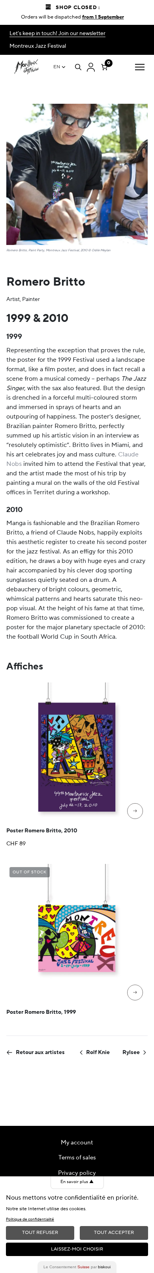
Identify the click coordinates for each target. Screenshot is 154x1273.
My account (77, 1142)
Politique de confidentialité (30, 1219)
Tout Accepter (114, 1233)
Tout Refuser (40, 1233)
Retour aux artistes (40, 1052)
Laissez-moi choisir (77, 1249)
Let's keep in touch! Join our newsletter (57, 33)
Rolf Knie (98, 1052)
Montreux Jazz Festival (37, 46)
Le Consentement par (77, 1267)
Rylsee (131, 1052)
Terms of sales (77, 1157)
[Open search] (78, 67)
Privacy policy (77, 1173)
